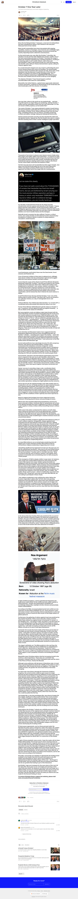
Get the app (44, 893)
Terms (42, 890)
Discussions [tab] (27, 844)
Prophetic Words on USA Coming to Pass (29, 865)
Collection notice (47, 890)
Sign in (74, 2)
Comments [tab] (21, 809)
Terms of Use (44, 792)
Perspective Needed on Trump (26, 856)
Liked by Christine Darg (25, 821)
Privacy (38, 890)
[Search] (61, 2)
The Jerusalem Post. (44, 73)
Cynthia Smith (23, 820)
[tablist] (23, 810)
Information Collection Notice (39, 793)
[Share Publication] (64, 2)
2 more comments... (22, 839)
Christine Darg (23, 11)
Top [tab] (19, 844)
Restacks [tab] (25, 809)
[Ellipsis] (59, 820)
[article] (39, 850)
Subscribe (68, 2)
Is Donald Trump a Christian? (25, 848)
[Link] (17, 44)
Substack (33, 896)
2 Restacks (31, 797)
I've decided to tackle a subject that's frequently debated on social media (32, 849)
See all (20, 873)
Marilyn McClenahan (25, 827)
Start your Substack (36, 893)
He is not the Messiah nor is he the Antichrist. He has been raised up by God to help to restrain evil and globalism (33, 858)
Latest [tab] (22, 844)
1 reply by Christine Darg (26, 834)
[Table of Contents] (1, 449)
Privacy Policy (47, 793)
